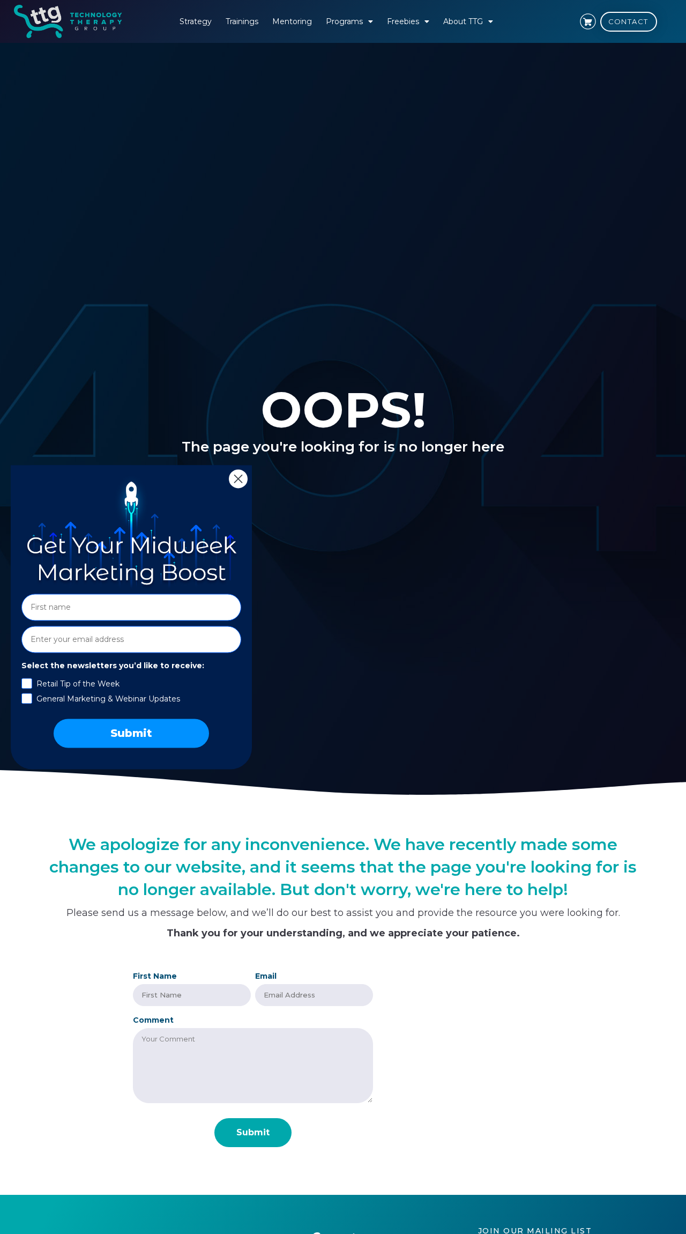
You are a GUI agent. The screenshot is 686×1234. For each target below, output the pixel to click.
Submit (131, 733)
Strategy (196, 21)
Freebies (403, 21)
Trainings (242, 21)
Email (266, 976)
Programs (344, 21)
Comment (153, 1020)
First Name (155, 976)
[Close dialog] (238, 478)
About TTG (463, 21)
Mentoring (292, 21)
